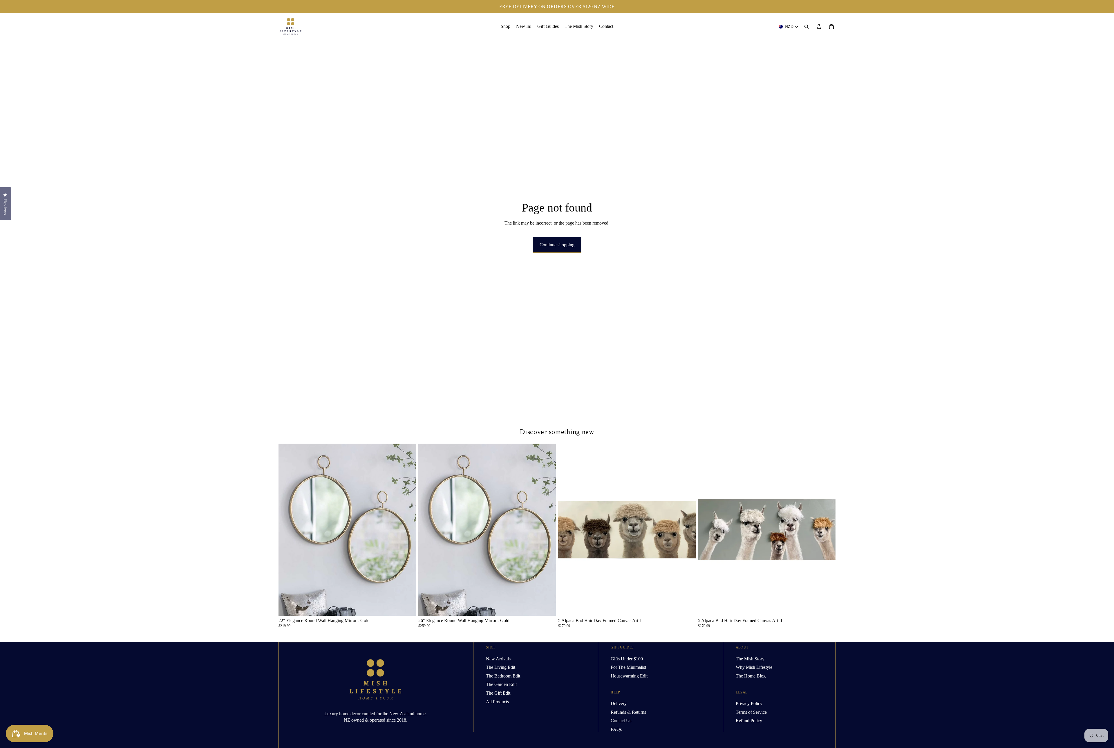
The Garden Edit (501, 684)
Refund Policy (749, 720)
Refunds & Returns (628, 711)
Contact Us (621, 720)
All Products (497, 701)
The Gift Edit (498, 693)
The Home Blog (751, 675)
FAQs (616, 729)
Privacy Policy (749, 703)
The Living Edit (500, 667)
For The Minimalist (628, 667)
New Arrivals (498, 658)
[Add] (407, 606)
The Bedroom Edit (503, 675)
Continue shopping (557, 244)
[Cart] (831, 26)
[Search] (806, 26)
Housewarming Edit (629, 675)
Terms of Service (751, 711)
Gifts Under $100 (627, 658)
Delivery (619, 703)
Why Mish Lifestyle (754, 667)
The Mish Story (750, 658)
